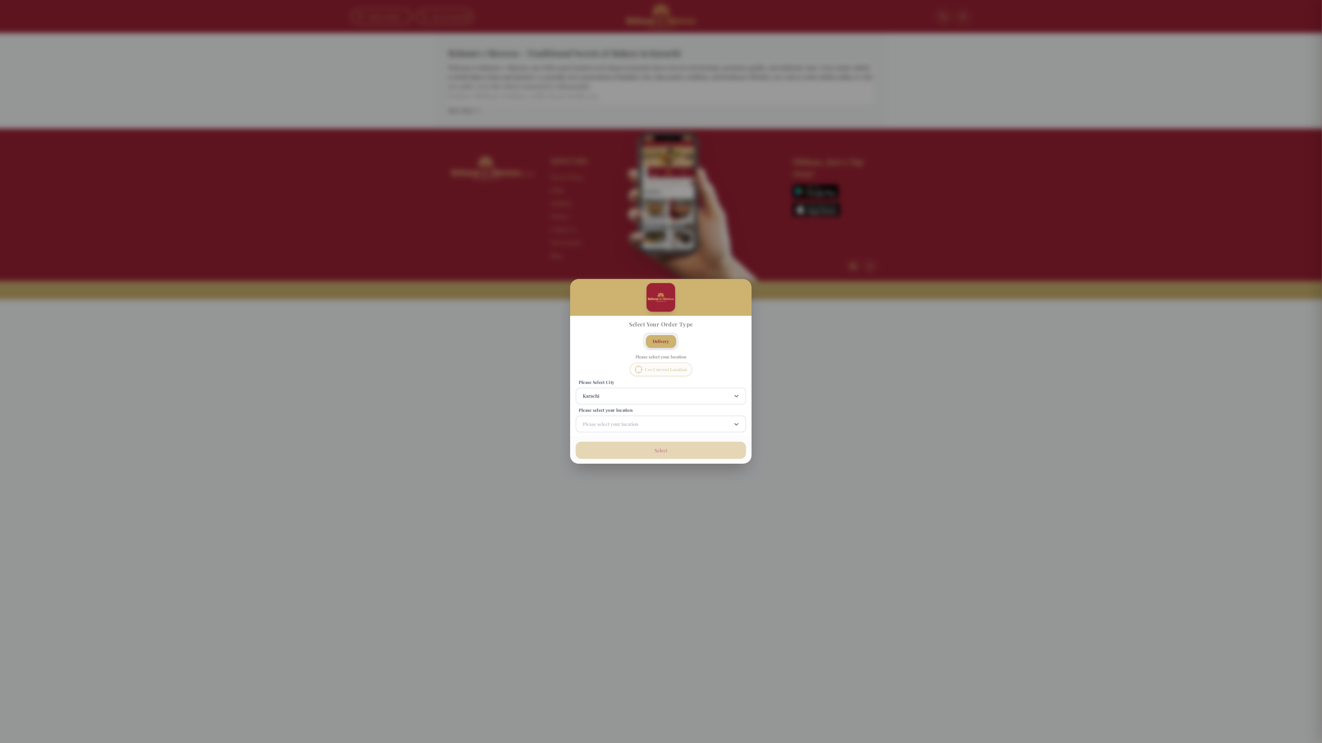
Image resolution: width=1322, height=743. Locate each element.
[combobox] (583, 396)
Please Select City (597, 382)
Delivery (661, 341)
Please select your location (606, 410)
